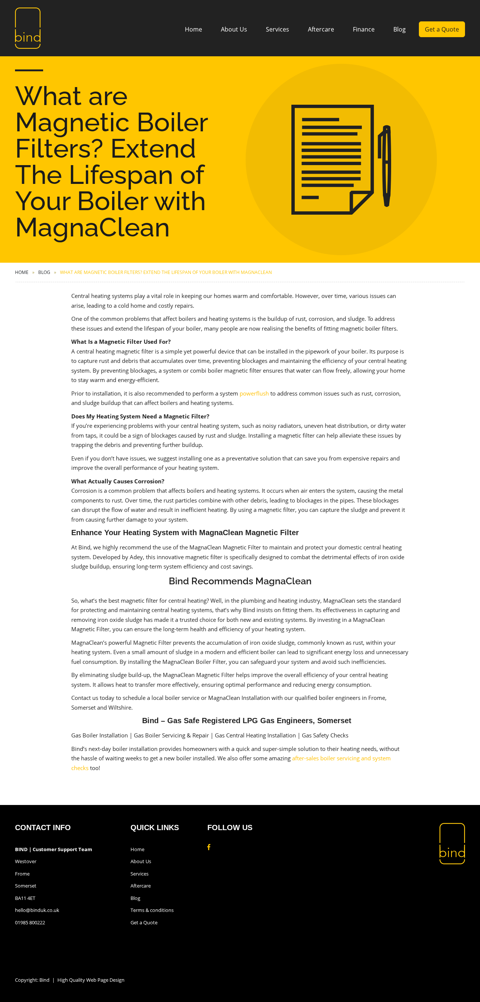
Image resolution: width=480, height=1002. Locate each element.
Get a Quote (442, 29)
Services (277, 29)
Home (193, 29)
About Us (234, 29)
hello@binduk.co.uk (37, 910)
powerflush (254, 393)
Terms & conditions (152, 910)
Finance (364, 29)
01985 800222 (30, 922)
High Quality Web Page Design (90, 979)
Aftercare (321, 29)
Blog (399, 29)
